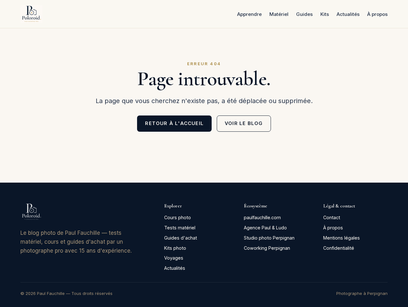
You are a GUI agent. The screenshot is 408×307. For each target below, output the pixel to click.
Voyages (173, 258)
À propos (377, 14)
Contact (331, 217)
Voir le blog (244, 123)
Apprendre (249, 14)
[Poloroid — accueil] (31, 14)
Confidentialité (338, 248)
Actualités (348, 14)
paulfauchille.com (262, 217)
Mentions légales (341, 238)
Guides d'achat (180, 238)
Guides (304, 14)
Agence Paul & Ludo (265, 227)
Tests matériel (179, 227)
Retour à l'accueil (174, 123)
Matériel (278, 14)
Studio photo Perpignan (269, 238)
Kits (324, 14)
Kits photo (175, 248)
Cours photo (177, 217)
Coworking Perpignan (267, 248)
